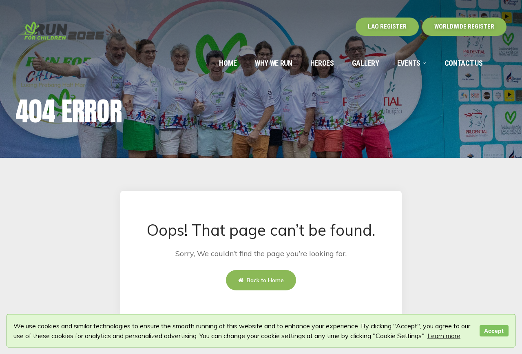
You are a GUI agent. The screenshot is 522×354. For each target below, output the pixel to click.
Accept (494, 330)
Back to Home (264, 280)
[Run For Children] (61, 32)
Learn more (443, 336)
